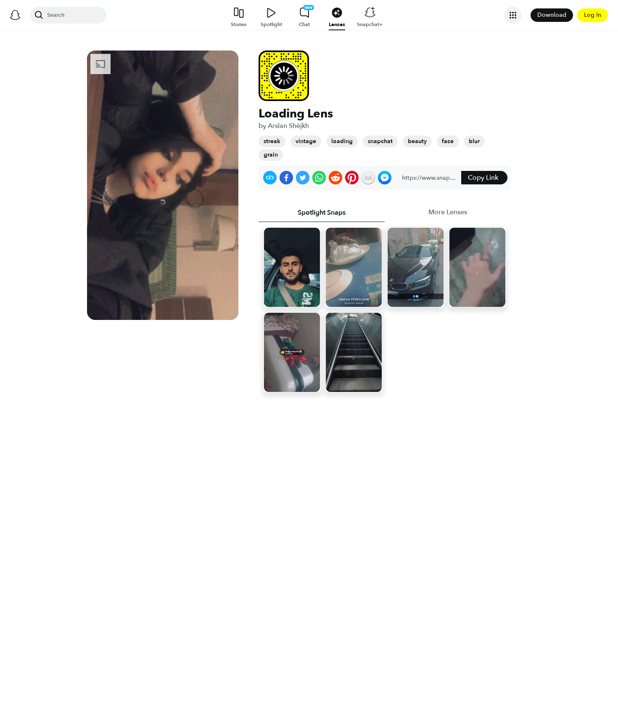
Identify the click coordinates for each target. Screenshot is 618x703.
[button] (270, 177)
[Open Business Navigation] (512, 15)
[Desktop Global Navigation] (15, 15)
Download (551, 15)
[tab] (322, 212)
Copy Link (483, 177)
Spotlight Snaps (322, 212)
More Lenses (447, 212)
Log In (592, 15)
